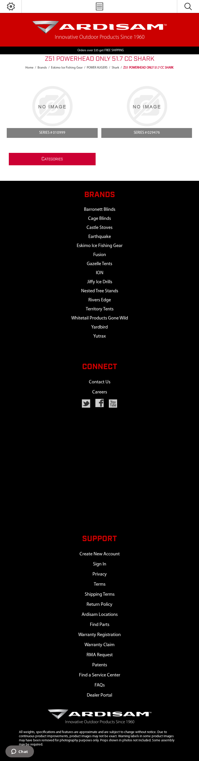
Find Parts (99, 624)
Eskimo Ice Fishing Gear (100, 245)
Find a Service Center (99, 675)
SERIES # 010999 (52, 133)
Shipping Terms (100, 594)
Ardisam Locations (100, 614)
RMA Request (100, 655)
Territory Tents (99, 309)
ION (99, 273)
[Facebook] (99, 403)
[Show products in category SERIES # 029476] (146, 106)
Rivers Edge (99, 300)
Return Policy (99, 604)
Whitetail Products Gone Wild (99, 318)
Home (29, 67)
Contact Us (99, 382)
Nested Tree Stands (99, 291)
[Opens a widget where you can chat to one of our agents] (19, 751)
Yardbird (99, 327)
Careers (99, 392)
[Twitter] (86, 403)
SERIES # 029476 (147, 133)
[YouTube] (113, 403)
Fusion (99, 254)
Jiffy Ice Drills (99, 282)
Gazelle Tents (99, 264)
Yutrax (99, 336)
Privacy (100, 574)
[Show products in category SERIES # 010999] (52, 106)
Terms (99, 584)
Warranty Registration (99, 634)
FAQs (100, 685)
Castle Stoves (99, 227)
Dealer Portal (99, 695)
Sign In (99, 564)
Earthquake (99, 236)
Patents (99, 665)
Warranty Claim (99, 645)
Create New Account (100, 554)
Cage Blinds (99, 218)
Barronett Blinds (99, 209)
